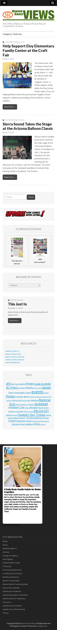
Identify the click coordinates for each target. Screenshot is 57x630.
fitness (10, 396)
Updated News (16, 300)
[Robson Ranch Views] (28, 13)
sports (9, 415)
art (8, 383)
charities (21, 388)
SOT (46, 411)
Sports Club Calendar (11, 588)
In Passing (7, 566)
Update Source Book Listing (14, 609)
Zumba (42, 424)
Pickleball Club (16, 407)
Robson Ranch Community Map (15, 584)
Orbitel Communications (14, 360)
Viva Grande (36, 421)
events (37, 392)
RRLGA (38, 411)
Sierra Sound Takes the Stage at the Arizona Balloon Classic (28, 126)
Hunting (24, 400)
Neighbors (24, 405)
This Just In (17, 304)
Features (9, 42)
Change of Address (10, 555)
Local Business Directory (12, 573)
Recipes (34, 407)
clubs (10, 392)
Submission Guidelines (12, 591)
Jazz (28, 400)
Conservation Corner (22, 392)
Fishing (46, 393)
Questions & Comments (12, 606)
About (5, 545)
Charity (29, 387)
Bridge (30, 383)
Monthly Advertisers (11, 577)
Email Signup (8, 559)
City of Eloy (37, 388)
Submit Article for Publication (14, 598)
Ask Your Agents (18, 384)
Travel (12, 421)
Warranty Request (12, 362)
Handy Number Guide (11, 563)
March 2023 (19, 42)
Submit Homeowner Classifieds (15, 595)
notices (31, 404)
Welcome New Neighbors (23, 424)
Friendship (19, 397)
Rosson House (28, 411)
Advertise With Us (12, 351)
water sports (45, 421)
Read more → (10, 107)
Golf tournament (36, 397)
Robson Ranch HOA (13, 354)
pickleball (41, 404)
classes (46, 387)
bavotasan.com (41, 626)
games (26, 396)
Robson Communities (11, 580)
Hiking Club (16, 400)
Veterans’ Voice (23, 420)
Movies (18, 405)
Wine (37, 424)
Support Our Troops (31, 415)
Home (5, 541)
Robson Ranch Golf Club (14, 357)
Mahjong (35, 400)
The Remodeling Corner (37, 417)
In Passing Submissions (12, 570)
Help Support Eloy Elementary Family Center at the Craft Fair (28, 50)
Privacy (5, 613)
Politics (27, 408)
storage (15, 415)
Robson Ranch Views (27, 623)
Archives (6, 552)
